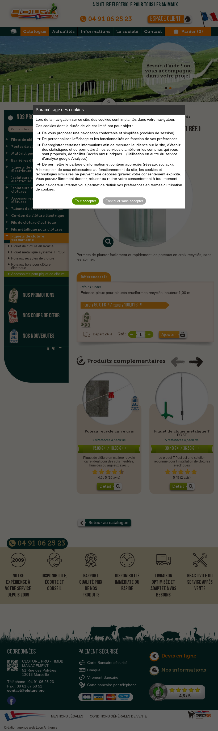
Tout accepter (85, 201)
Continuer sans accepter (124, 201)
